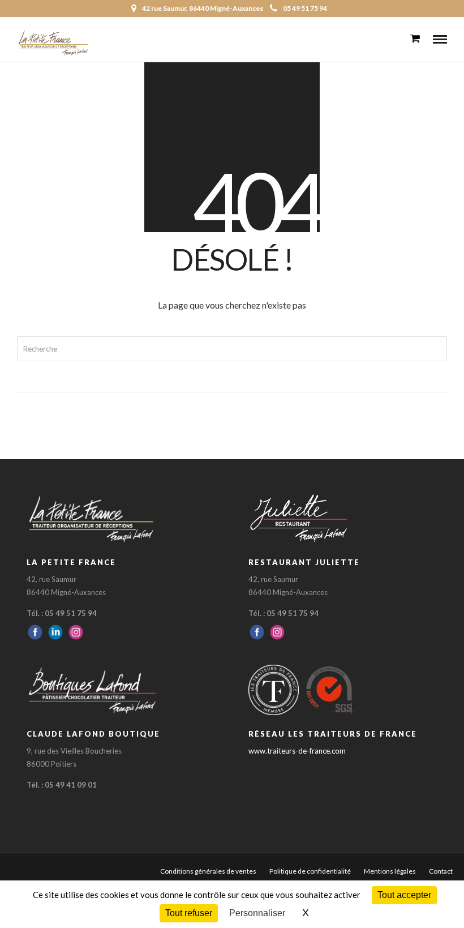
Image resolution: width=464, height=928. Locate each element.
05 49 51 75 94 (305, 8)
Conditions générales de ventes (208, 871)
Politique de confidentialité (310, 871)
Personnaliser (257, 913)
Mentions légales (390, 871)
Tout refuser (188, 913)
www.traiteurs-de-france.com (297, 750)
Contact (441, 871)
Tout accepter (404, 895)
